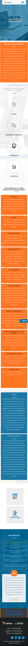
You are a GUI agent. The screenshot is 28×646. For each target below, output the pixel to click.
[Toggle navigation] (22, 2)
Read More (14, 599)
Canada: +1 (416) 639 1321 (14, 631)
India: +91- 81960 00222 (14, 633)
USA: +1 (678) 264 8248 (14, 628)
